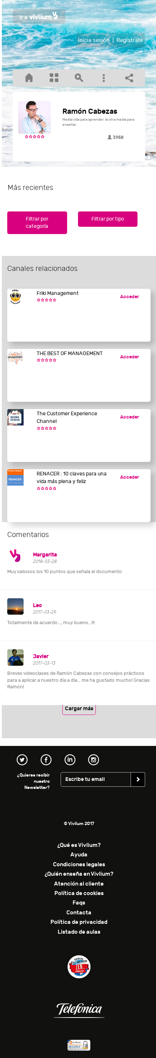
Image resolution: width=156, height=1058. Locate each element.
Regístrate (129, 40)
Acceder (129, 297)
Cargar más (79, 708)
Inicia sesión (94, 40)
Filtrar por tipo (107, 219)
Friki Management (58, 293)
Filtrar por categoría (37, 222)
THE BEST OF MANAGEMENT (70, 353)
